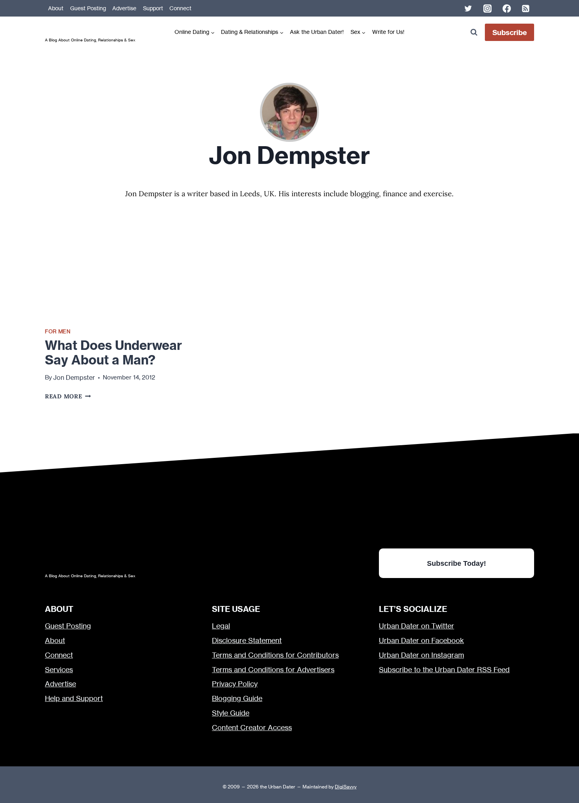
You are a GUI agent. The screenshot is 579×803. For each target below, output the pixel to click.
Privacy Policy (235, 683)
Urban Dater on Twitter (416, 625)
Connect (180, 8)
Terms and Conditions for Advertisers (273, 669)
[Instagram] (487, 8)
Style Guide (230, 712)
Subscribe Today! (456, 563)
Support (153, 8)
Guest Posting (88, 8)
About (55, 8)
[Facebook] (506, 8)
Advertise (124, 8)
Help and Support (74, 698)
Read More (68, 396)
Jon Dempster (74, 377)
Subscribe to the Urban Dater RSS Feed (444, 669)
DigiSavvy (345, 787)
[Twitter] (468, 8)
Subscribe (509, 32)
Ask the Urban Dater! (317, 32)
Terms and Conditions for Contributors (275, 655)
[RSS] (526, 8)
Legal (221, 625)
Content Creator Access (252, 727)
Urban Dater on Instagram (421, 655)
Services (59, 669)
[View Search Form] (473, 32)
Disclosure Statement (247, 640)
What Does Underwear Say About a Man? (113, 352)
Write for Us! (388, 32)
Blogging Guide (237, 698)
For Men (58, 331)
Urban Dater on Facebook (421, 640)
